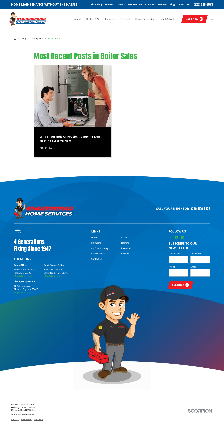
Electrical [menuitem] (125, 18)
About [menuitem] (77, 18)
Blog (172, 4)
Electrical (126, 248)
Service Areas (135, 4)
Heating (125, 242)
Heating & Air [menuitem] (93, 18)
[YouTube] (176, 237)
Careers (121, 4)
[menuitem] (15, 419)
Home (94, 237)
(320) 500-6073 (203, 4)
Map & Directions (23, 276)
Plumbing (96, 242)
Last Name (195, 253)
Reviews (162, 4)
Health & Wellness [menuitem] (169, 18)
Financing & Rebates (102, 4)
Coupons (150, 4)
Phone (172, 267)
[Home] (27, 19)
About (124, 237)
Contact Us (184, 4)
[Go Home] (15, 38)
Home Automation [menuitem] (144, 18)
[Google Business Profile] (182, 237)
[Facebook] (170, 237)
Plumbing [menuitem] (110, 18)
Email (193, 267)
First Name (174, 253)
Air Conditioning (99, 248)
